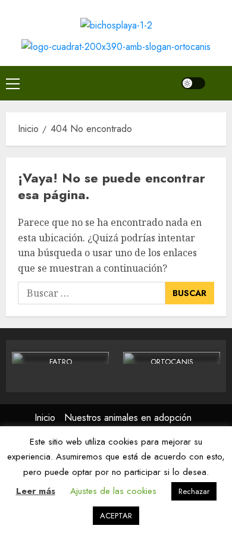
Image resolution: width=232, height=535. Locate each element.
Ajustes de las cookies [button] (113, 491)
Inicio (45, 417)
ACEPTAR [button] (116, 515)
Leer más (35, 491)
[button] (13, 83)
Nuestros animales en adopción (128, 417)
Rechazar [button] (193, 491)
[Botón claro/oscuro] (193, 83)
